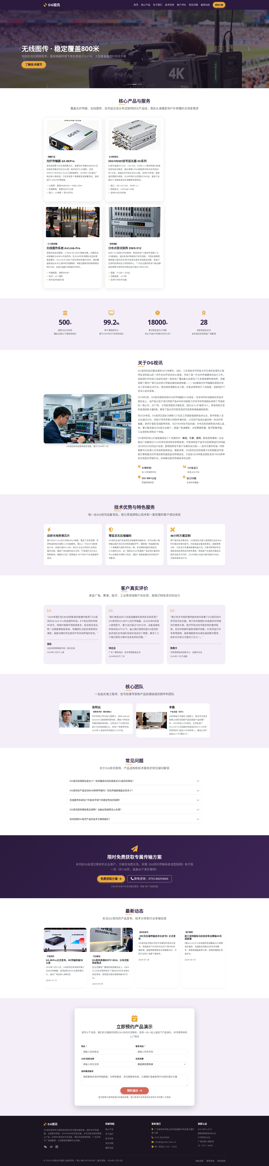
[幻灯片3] (139, 84)
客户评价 (181, 4)
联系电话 (140, 1046)
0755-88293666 (162, 1137)
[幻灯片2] (134, 84)
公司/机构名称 (87, 1058)
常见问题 (193, 4)
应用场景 (140, 1058)
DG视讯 (54, 5)
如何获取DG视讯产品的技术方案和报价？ (90, 819)
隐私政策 (200, 1160)
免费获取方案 (109, 879)
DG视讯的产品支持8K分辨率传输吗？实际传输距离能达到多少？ (102, 790)
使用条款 (210, 1160)
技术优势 (169, 4)
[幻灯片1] (129, 84)
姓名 (84, 1046)
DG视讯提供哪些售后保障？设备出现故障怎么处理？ (96, 809)
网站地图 (221, 1160)
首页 (136, 4)
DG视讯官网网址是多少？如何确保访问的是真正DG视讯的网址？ (102, 781)
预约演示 (133, 1091)
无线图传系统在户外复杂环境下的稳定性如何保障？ (95, 800)
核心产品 (145, 4)
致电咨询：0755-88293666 (151, 879)
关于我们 (157, 4)
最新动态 (205, 4)
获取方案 (219, 5)
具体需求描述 (87, 1071)
